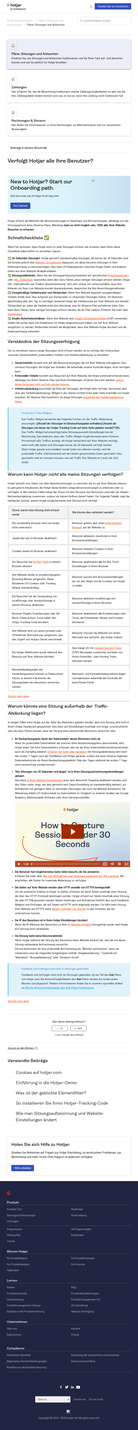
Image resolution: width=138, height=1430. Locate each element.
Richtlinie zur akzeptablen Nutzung (26, 1367)
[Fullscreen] (126, 864)
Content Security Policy (108, 648)
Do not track (96, 1399)
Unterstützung (15, 1299)
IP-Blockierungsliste (79, 924)
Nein (80, 1028)
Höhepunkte (14, 1235)
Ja (61, 1028)
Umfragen (13, 1221)
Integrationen (14, 1229)
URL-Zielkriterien (23, 279)
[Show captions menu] (105, 864)
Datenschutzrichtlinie (83, 1361)
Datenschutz (14, 1334)
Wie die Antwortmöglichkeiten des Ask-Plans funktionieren (59, 987)
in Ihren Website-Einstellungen (44, 780)
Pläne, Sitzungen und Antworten (46, 24)
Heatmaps (77, 1209)
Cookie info (79, 1399)
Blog (73, 1287)
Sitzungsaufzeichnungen (21, 1215)
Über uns (12, 1328)
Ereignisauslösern (118, 275)
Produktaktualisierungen (85, 1293)
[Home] (16, 9)
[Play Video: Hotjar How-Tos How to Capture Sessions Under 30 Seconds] (72, 831)
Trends (11, 1241)
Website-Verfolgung (82, 1311)
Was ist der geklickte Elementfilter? (51, 1092)
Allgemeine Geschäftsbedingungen (27, 1361)
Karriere (75, 1328)
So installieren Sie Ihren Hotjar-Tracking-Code (62, 1103)
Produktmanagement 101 (86, 1299)
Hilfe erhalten (22, 1168)
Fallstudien (13, 1270)
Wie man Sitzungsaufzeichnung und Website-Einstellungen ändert (60, 1116)
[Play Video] (18, 864)
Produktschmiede (17, 1293)
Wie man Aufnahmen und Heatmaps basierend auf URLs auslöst (81, 876)
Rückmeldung (79, 1215)
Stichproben (15, 314)
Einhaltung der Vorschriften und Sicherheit (95, 1355)
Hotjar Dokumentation (20, 20)
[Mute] (112, 864)
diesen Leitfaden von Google (69, 909)
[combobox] (104, 21)
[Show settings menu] (119, 864)
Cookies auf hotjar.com (39, 1072)
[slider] (65, 864)
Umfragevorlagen (81, 1229)
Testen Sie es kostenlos (113, 6)
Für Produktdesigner (18, 1264)
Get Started (20, 205)
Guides (11, 1287)
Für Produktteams (17, 1258)
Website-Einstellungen (48, 262)
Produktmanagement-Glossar (24, 1305)
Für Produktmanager (83, 1258)
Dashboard (77, 1235)
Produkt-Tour (14, 1209)
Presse (75, 1334)
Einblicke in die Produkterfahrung (25, 1311)
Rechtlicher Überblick (19, 1355)
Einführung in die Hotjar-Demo (46, 1082)
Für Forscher (78, 1264)
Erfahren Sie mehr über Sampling (67, 751)
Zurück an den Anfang (21, 1048)
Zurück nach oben (18, 696)
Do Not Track (41, 562)
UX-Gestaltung (79, 1305)
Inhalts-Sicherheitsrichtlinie (91, 318)
